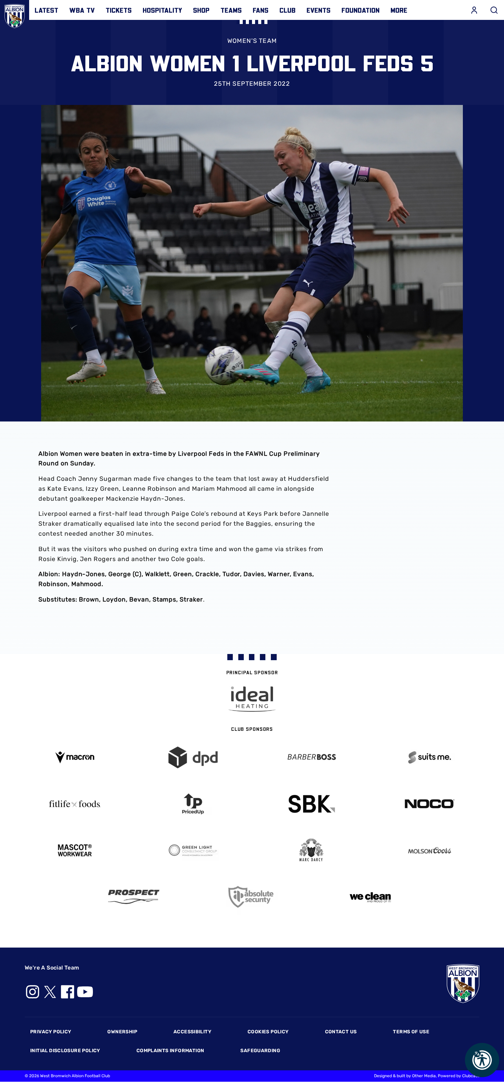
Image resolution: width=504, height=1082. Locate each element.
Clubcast (470, 1075)
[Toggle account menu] (474, 10)
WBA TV (82, 10)
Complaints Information (170, 1051)
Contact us (341, 1032)
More (399, 10)
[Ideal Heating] (252, 699)
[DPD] (193, 757)
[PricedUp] (193, 804)
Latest (46, 10)
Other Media (424, 1075)
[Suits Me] (429, 757)
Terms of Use (411, 1032)
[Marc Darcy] (311, 850)
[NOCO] (429, 803)
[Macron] (74, 757)
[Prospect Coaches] (134, 897)
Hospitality (162, 10)
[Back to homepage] (14, 14)
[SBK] (311, 804)
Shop (201, 10)
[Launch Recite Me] (482, 1060)
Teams (231, 10)
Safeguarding (260, 1051)
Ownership (122, 1032)
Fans (260, 10)
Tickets (119, 10)
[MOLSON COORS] (429, 850)
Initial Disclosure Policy (65, 1051)
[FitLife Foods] (74, 803)
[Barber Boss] (311, 757)
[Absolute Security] (252, 897)
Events (319, 10)
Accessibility (192, 1032)
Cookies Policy (268, 1032)
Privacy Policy (50, 1032)
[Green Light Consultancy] (193, 850)
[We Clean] (370, 896)
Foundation (360, 10)
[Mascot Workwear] (74, 850)
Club (287, 10)
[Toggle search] (494, 10)
